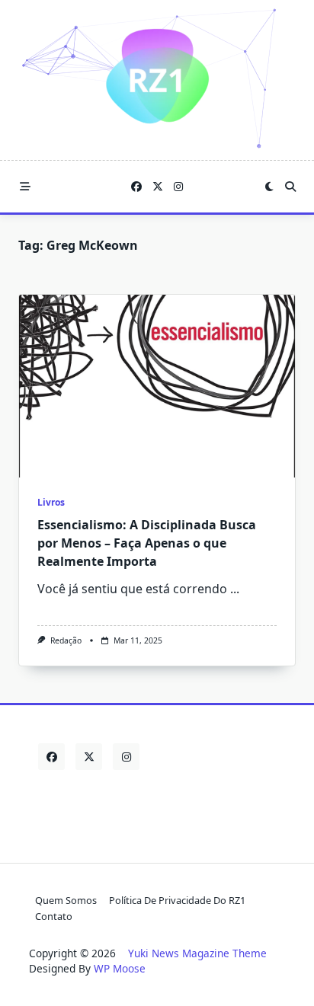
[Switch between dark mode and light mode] (269, 186)
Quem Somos (66, 900)
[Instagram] (178, 186)
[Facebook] (136, 186)
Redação (66, 640)
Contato (53, 916)
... (234, 588)
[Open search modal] (290, 186)
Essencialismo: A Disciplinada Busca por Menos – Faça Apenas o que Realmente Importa (146, 543)
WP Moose (120, 968)
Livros (51, 502)
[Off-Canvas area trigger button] (25, 186)
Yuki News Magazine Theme (197, 953)
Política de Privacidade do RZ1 (177, 900)
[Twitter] (157, 186)
